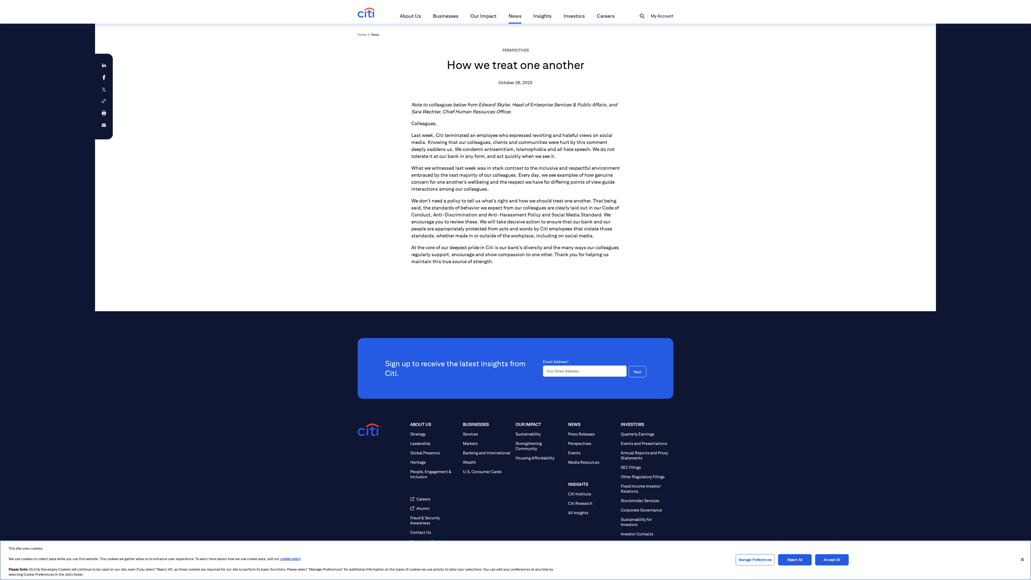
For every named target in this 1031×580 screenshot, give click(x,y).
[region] (515, 560)
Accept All (832, 560)
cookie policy (290, 559)
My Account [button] (662, 16)
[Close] (1022, 560)
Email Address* (556, 362)
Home (362, 34)
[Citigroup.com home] (370, 430)
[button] (410, 18)
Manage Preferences (755, 560)
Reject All (794, 560)
